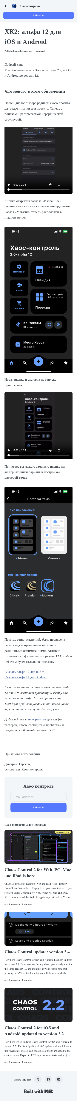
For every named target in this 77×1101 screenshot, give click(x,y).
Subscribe (38, 15)
